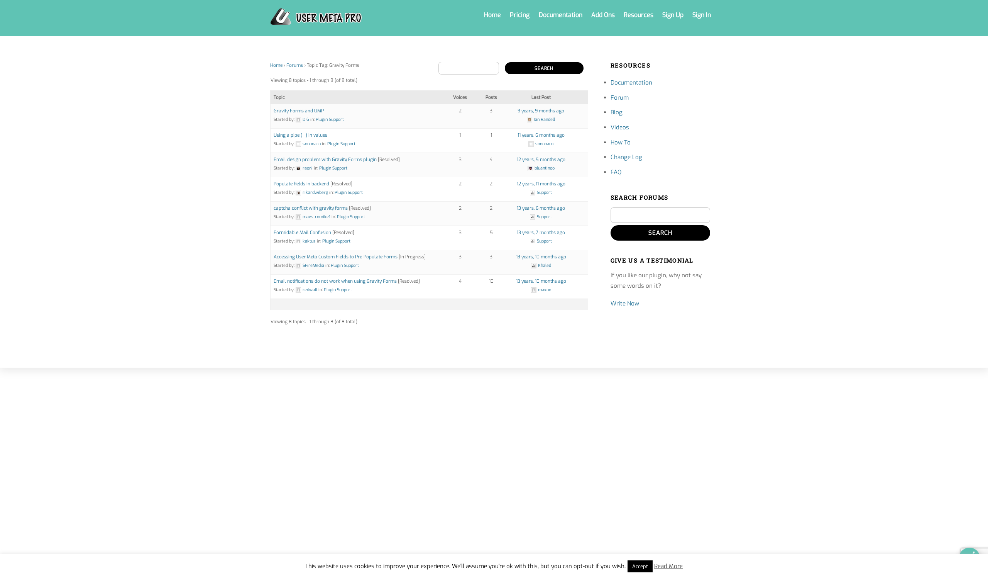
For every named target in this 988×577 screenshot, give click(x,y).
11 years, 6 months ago (541, 135)
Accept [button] (640, 566)
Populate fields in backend (301, 184)
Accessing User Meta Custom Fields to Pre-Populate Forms (336, 257)
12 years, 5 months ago (541, 159)
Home (492, 15)
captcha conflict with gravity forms (311, 208)
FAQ (616, 172)
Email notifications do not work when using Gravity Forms (335, 281)
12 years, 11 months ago (541, 184)
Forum (620, 98)
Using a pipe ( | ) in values (300, 135)
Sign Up (672, 15)
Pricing (520, 15)
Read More (668, 566)
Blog (617, 112)
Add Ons (603, 15)
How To (621, 142)
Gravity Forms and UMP (299, 111)
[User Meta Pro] (316, 21)
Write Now (625, 303)
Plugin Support (330, 119)
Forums (294, 65)
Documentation (560, 15)
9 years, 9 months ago (541, 111)
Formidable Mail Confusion (302, 232)
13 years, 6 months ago (541, 208)
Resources (638, 15)
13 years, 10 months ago (541, 257)
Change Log (626, 157)
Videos (620, 127)
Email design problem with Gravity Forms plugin (325, 159)
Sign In (701, 15)
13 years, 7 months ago (541, 232)
